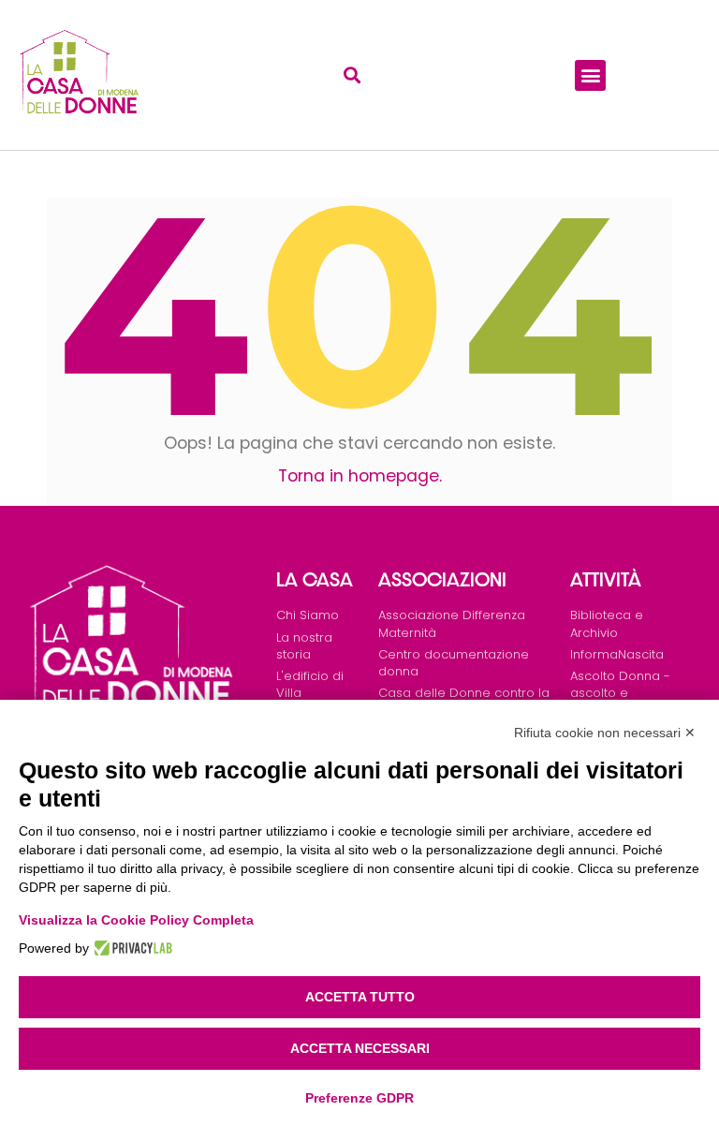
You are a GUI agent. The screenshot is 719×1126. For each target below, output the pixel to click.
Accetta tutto (360, 996)
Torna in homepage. (360, 476)
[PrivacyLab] (130, 948)
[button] (351, 75)
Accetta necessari (360, 1048)
